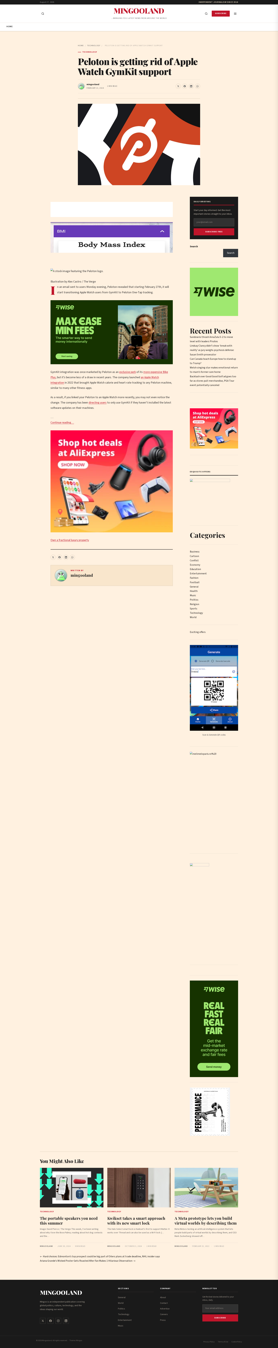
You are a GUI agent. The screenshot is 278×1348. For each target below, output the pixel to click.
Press (163, 1320)
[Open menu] (235, 14)
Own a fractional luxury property (70, 540)
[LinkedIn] (66, 1321)
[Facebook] (50, 1321)
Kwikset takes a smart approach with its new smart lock (136, 1221)
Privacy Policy (209, 1341)
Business (194, 551)
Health (194, 591)
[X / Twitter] (43, 1321)
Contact (164, 1303)
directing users (98, 403)
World (193, 617)
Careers (164, 1314)
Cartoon (194, 556)
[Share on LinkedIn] (191, 86)
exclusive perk (127, 372)
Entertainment (198, 573)
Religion (194, 604)
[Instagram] (58, 1321)
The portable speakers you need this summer (69, 1221)
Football (194, 582)
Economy (195, 565)
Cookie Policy (236, 1341)
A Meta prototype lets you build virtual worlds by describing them (206, 1221)
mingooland (93, 84)
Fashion (194, 578)
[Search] (206, 14)
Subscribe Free (214, 231)
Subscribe (221, 13)
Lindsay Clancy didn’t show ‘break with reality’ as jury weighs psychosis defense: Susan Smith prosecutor (212, 350)
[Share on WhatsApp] (197, 86)
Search (194, 246)
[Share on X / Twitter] (178, 86)
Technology (93, 45)
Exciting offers (198, 632)
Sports (193, 608)
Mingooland (139, 10)
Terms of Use (223, 1341)
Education (195, 569)
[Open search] (43, 14)
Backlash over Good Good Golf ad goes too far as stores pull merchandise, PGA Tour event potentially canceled (213, 381)
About (163, 1297)
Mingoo (79, 1340)
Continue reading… (62, 423)
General (194, 586)
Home (9, 26)
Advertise (165, 1308)
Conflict (194, 560)
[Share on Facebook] (184, 86)
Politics (194, 600)
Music (193, 595)
